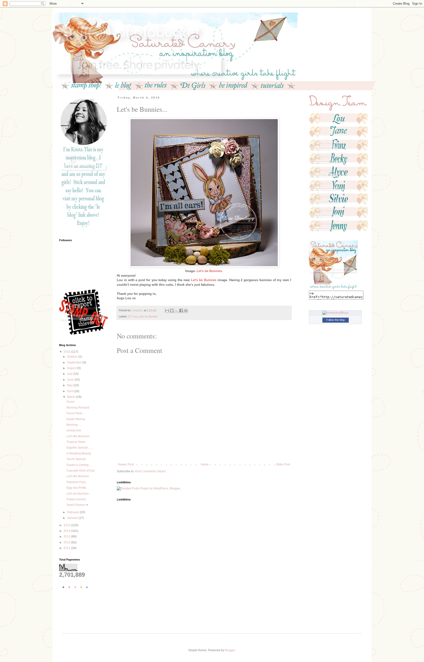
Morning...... (74, 424)
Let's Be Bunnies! (78, 436)
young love (73, 430)
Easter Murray (75, 419)
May (70, 385)
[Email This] (167, 310)
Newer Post (125, 464)
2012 (67, 542)
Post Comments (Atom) (150, 471)
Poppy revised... (77, 499)
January (73, 518)
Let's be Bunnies (148, 316)
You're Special (76, 459)
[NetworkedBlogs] (335, 312)
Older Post (283, 464)
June (70, 379)
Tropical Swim (75, 442)
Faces (70, 401)
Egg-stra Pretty (76, 487)
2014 (67, 531)
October (72, 356)
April (70, 391)
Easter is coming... (78, 465)
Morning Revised (77, 407)
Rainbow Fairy (76, 482)
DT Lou (132, 316)
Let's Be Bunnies (77, 476)
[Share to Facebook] (181, 310)
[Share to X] (176, 310)
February (73, 512)
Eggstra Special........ (79, 447)
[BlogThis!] (171, 310)
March (71, 397)
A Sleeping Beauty (78, 453)
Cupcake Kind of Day (80, 470)
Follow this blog (335, 319)
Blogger (230, 650)
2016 (67, 351)
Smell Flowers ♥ (77, 505)
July (70, 373)
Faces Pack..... (76, 413)
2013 (67, 536)
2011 (67, 548)
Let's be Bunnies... (78, 493)
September (74, 362)
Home (205, 464)
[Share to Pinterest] (185, 310)
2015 (67, 525)
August (72, 368)
